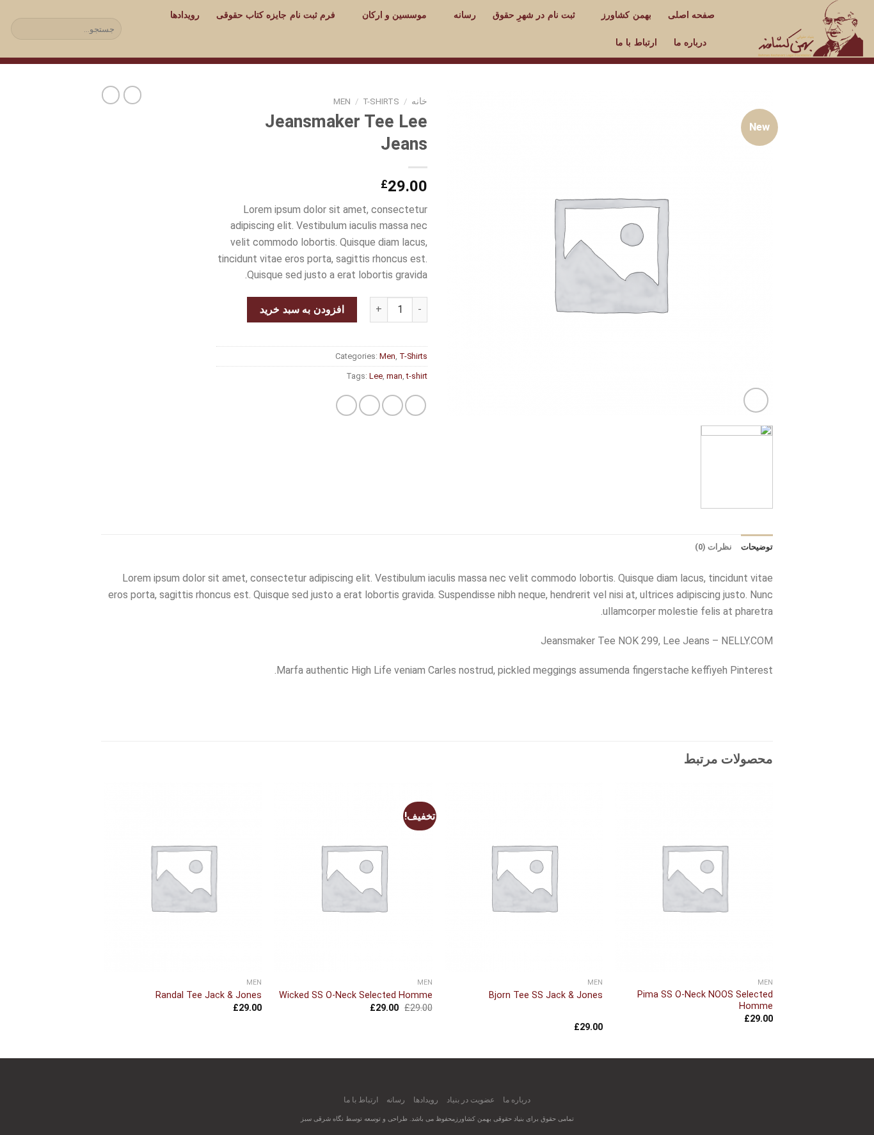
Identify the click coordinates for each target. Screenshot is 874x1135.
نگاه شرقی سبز (322, 1118)
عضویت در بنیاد (471, 1099)
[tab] (757, 547)
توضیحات (757, 547)
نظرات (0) (713, 547)
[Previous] (772, 918)
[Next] (105, 918)
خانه (419, 101)
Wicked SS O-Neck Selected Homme (356, 995)
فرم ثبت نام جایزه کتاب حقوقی (275, 15)
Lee (376, 376)
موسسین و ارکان (394, 15)
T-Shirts (381, 101)
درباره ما (690, 42)
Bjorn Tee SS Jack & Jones (546, 995)
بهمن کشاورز (626, 15)
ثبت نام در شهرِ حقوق (534, 15)
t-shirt (416, 376)
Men (342, 101)
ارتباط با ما (636, 42)
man (394, 376)
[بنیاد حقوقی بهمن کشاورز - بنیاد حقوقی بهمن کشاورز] (799, 29)
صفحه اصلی (691, 15)
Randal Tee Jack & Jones (208, 995)
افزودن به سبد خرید (302, 309)
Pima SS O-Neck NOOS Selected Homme (705, 1000)
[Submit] (22, 29)
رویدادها (185, 15)
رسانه (464, 15)
